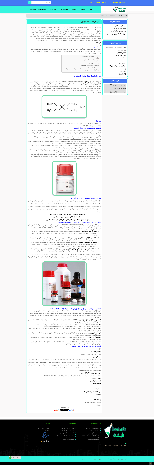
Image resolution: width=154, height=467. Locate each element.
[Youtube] (55, 410)
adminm (98, 405)
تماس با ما (33, 9)
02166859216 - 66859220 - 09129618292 (115, 446)
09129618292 (122, 71)
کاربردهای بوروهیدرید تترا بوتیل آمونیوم (90, 63)
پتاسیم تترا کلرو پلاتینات (93, 439)
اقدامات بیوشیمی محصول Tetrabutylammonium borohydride (85, 67)
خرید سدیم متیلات (95, 437)
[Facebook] (70, 410)
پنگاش (79, 459)
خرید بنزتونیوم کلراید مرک (93, 431)
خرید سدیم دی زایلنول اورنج (118, 92)
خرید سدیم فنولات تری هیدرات (92, 433)
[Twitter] (58, 410)
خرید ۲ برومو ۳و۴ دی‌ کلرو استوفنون (90, 435)
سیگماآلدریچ (64, 9)
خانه (91, 9)
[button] (150, 463)
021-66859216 (122, 58)
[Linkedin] (72, 410)
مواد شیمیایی (42, 9)
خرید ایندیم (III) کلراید (119, 88)
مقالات (74, 9)
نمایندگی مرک (45, 431)
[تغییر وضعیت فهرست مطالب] (97, 57)
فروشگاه (83, 9)
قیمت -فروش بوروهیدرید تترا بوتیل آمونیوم (90, 71)
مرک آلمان (53, 9)
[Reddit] (57, 410)
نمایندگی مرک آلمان (120, 26)
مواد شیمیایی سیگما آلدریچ (118, 31)
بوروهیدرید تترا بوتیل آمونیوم (91, 60)
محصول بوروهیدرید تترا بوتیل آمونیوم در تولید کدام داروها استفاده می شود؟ (82, 69)
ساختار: (97, 62)
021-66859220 (122, 63)
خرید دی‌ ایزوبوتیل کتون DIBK (117, 85)
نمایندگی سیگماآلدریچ (120, 28)
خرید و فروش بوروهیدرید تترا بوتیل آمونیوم (90, 65)
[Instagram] (73, 410)
